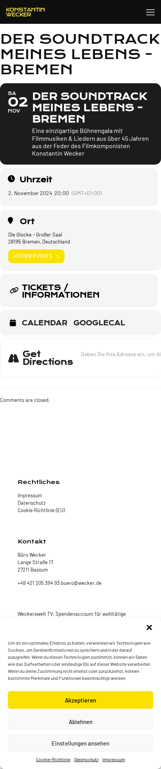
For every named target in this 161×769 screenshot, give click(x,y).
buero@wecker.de (81, 583)
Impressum (113, 759)
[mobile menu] (150, 11)
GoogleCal (99, 323)
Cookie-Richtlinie (53, 759)
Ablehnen (81, 721)
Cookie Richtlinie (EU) (41, 510)
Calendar (45, 323)
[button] (149, 627)
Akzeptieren (80, 700)
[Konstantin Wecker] (25, 12)
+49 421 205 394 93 (39, 583)
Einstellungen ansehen (80, 743)
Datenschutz (86, 759)
